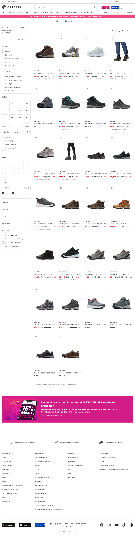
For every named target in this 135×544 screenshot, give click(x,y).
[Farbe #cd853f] (13, 163)
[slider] (3, 193)
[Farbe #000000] (4, 163)
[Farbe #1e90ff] (13, 168)
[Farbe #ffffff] (23, 163)
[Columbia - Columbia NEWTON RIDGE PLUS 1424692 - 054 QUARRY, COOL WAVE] (70, 303)
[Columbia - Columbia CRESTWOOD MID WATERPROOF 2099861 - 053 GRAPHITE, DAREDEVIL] (45, 303)
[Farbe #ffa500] (8, 173)
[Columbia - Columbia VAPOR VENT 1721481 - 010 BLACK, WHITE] (96, 152)
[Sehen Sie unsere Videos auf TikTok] (124, 525)
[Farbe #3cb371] (4, 168)
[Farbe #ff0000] (4, 173)
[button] (14, 2)
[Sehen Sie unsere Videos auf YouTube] (116, 525)
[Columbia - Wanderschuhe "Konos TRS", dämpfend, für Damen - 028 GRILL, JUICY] (96, 52)
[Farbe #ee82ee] (23, 168)
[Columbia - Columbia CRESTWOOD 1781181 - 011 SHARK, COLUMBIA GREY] (45, 351)
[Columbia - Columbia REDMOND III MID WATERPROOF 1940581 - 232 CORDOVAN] (96, 202)
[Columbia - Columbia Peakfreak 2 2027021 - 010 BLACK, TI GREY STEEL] (121, 152)
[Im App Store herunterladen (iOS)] (25, 525)
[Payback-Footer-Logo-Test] (40, 525)
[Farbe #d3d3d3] (8, 163)
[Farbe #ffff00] (18, 163)
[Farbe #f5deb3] (28, 163)
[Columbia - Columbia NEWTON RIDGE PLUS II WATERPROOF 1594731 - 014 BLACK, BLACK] (45, 252)
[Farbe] (13, 173)
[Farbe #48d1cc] (8, 168)
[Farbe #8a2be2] (18, 168)
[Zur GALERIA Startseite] (11, 7)
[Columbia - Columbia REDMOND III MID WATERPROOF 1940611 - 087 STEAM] (121, 252)
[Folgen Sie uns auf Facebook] (102, 525)
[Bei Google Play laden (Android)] (8, 525)
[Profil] (122, 7)
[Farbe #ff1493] (28, 168)
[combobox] (122, 31)
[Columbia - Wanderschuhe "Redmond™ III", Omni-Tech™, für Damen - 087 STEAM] (96, 252)
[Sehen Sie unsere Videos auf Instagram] (109, 525)
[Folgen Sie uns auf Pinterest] (131, 525)
